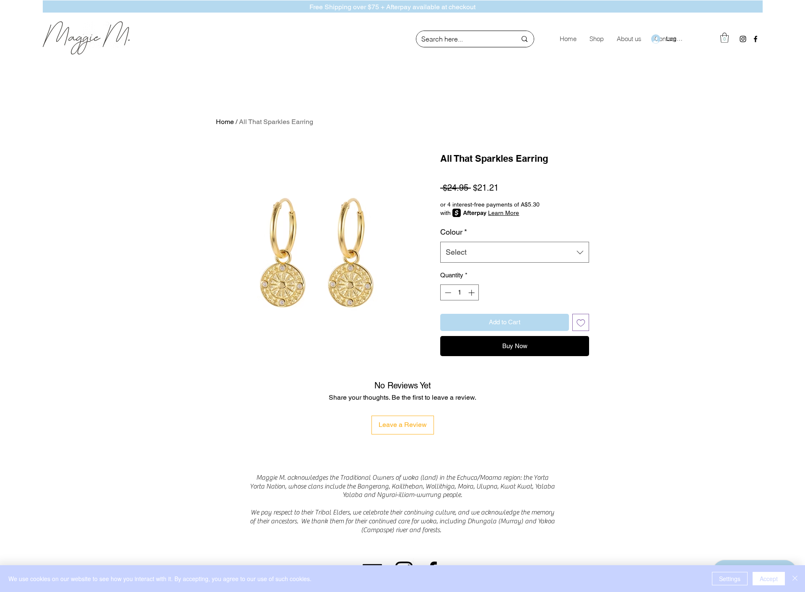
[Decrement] (447, 292)
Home (225, 122)
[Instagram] (743, 39)
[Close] (795, 578)
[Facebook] (755, 39)
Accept (769, 578)
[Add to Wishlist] (580, 322)
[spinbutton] (460, 292)
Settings (729, 578)
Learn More (503, 212)
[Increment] (472, 292)
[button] (724, 38)
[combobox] (514, 252)
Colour (453, 231)
